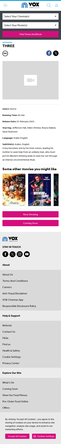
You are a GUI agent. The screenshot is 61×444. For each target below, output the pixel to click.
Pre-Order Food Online (15, 401)
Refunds (7, 325)
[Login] (57, 5)
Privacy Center (10, 363)
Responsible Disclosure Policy (19, 306)
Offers (6, 407)
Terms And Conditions (15, 280)
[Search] (49, 5)
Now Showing (30, 214)
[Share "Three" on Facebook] (49, 53)
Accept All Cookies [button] (17, 436)
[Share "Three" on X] (56, 53)
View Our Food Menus (14, 395)
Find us (6, 344)
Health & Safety (11, 350)
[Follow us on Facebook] (5, 254)
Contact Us (8, 331)
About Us (7, 274)
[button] (44, 436)
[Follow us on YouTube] (27, 254)
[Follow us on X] (12, 254)
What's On (8, 382)
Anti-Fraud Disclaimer (14, 293)
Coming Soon (30, 223)
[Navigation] (5, 5)
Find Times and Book (31, 34)
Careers (7, 287)
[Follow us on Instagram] (20, 254)
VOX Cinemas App (12, 299)
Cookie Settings (11, 356)
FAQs (5, 338)
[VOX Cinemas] (30, 5)
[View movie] (14, 190)
